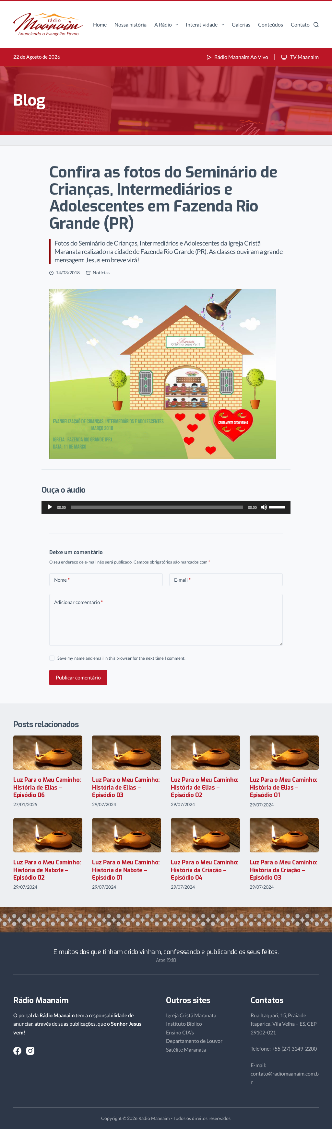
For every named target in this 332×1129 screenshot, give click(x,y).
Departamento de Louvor (194, 1041)
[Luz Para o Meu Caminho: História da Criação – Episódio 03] (284, 835)
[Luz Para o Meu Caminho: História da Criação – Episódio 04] (205, 835)
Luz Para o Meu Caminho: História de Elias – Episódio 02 (205, 787)
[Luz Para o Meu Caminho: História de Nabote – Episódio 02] (47, 835)
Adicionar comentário (78, 602)
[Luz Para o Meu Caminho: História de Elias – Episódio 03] (126, 753)
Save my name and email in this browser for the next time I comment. (121, 658)
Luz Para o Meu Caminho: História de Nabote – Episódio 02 (47, 870)
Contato (300, 24)
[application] (166, 507)
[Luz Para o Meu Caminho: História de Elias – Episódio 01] (284, 753)
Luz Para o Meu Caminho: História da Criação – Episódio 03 (283, 870)
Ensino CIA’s (180, 1032)
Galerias (241, 24)
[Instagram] (30, 1051)
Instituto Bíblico (184, 1024)
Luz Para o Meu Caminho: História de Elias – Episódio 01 (283, 787)
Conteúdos (270, 24)
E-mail (182, 580)
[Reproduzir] (50, 507)
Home (100, 24)
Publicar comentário (78, 677)
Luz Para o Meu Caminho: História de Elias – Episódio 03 (126, 787)
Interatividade (202, 24)
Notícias (101, 272)
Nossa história (130, 24)
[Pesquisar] (316, 24)
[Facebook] (17, 1051)
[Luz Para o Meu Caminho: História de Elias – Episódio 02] (205, 753)
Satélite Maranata (186, 1049)
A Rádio (163, 24)
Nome (62, 580)
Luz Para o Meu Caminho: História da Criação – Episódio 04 (205, 870)
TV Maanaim (304, 57)
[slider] (278, 506)
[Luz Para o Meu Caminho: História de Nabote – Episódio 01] (126, 835)
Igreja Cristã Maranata (191, 1015)
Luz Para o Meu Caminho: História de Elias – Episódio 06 (47, 787)
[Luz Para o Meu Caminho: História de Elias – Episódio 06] (47, 753)
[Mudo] (264, 507)
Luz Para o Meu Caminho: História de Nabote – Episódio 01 (126, 870)
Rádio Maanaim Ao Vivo (241, 57)
